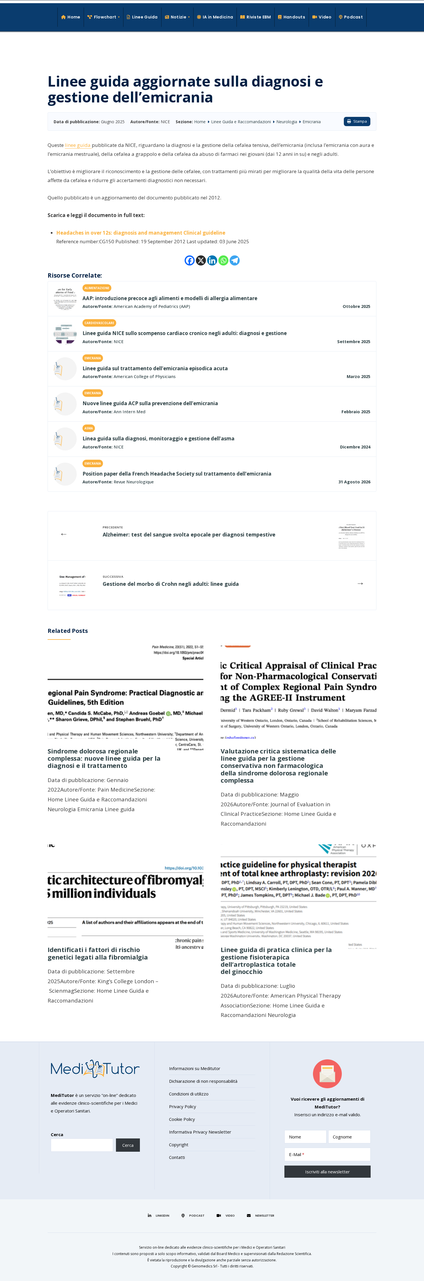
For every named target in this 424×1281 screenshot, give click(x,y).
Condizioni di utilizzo (189, 1094)
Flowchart (105, 17)
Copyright (178, 1144)
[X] (201, 260)
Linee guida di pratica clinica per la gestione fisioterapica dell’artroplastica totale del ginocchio (276, 960)
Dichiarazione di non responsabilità (203, 1081)
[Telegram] (235, 260)
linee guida (78, 145)
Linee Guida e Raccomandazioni (241, 121)
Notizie (178, 17)
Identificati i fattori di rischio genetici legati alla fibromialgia (98, 953)
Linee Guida (144, 17)
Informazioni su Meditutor (194, 1068)
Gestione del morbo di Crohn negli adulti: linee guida (171, 583)
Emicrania (312, 121)
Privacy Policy (182, 1106)
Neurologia (286, 121)
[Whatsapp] (223, 260)
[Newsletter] (261, 1215)
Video (325, 17)
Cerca (57, 1134)
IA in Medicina (218, 17)
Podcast (353, 17)
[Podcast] (194, 1215)
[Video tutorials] (226, 1215)
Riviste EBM (259, 17)
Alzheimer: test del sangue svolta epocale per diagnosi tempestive (189, 534)
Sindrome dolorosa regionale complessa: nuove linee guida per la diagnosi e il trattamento (104, 758)
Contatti (177, 1157)
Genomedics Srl (204, 1266)
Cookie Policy (182, 1119)
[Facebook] (190, 260)
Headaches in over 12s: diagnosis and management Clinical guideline (140, 232)
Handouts (294, 17)
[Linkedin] (212, 260)
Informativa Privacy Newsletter (200, 1132)
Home (73, 17)
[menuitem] (103, 17)
